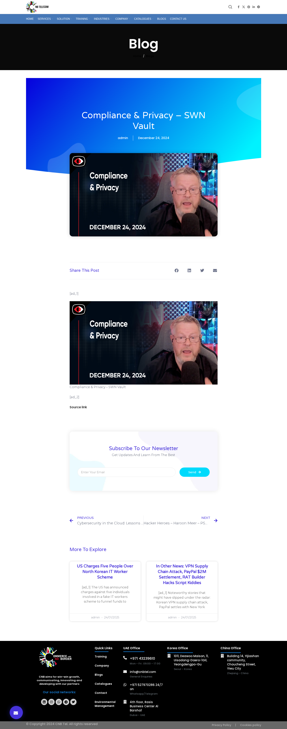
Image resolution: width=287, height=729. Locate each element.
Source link (78, 407)
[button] (16, 712)
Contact (101, 693)
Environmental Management (105, 704)
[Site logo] (38, 7)
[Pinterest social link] (248, 7)
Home (137, 56)
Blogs (150, 56)
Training (101, 656)
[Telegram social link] (258, 7)
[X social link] (243, 7)
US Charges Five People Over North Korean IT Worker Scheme (105, 572)
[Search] (230, 7)
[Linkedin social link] (253, 7)
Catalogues (103, 684)
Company (102, 666)
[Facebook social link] (238, 7)
